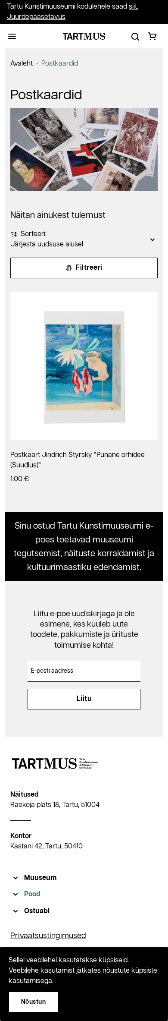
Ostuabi (37, 911)
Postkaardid (59, 63)
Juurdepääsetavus (36, 17)
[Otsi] (135, 36)
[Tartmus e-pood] (84, 36)
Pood (32, 894)
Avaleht (21, 63)
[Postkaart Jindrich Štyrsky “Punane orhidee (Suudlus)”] (84, 366)
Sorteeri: (34, 234)
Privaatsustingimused (48, 936)
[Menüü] (12, 36)
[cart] (152, 36)
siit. (133, 6)
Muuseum (40, 878)
